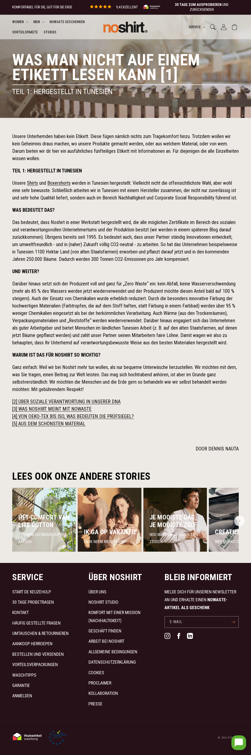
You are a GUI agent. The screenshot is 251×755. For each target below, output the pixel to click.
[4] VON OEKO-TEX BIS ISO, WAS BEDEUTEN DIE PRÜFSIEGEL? (73, 416)
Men (36, 22)
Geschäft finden (104, 630)
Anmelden (22, 695)
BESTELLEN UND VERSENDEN (38, 654)
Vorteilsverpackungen (35, 664)
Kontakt (20, 612)
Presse (95, 703)
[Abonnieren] (233, 622)
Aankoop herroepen (32, 643)
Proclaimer (99, 682)
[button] (19, 22)
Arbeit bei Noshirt (106, 641)
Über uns (97, 591)
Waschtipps (24, 675)
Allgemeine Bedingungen (112, 651)
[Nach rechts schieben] (239, 521)
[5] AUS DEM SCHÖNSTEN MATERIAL (48, 424)
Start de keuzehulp (31, 591)
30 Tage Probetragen (33, 602)
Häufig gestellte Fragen (36, 623)
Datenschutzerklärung (112, 662)
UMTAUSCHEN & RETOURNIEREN (40, 633)
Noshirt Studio (103, 602)
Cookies (96, 672)
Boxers (59, 183)
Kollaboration (103, 693)
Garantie (21, 685)
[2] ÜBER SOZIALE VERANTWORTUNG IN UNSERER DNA (66, 402)
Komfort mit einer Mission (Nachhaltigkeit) (114, 616)
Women (18, 22)
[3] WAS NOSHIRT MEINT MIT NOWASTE (51, 409)
